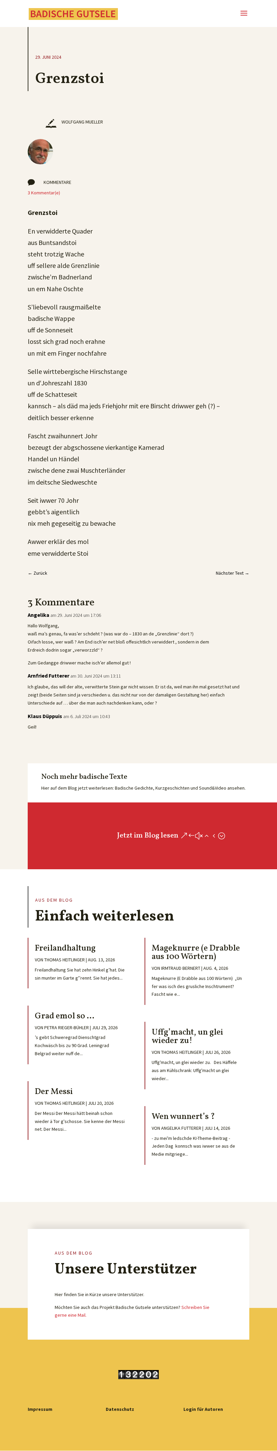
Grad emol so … (64, 1016)
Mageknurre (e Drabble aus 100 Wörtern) (196, 952)
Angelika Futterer (181, 1128)
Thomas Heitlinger (64, 960)
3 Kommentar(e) (44, 193)
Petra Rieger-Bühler (66, 1027)
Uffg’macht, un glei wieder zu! (187, 1036)
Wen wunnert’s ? (183, 1117)
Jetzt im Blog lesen (147, 835)
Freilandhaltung (65, 948)
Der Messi (54, 1092)
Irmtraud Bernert (180, 968)
